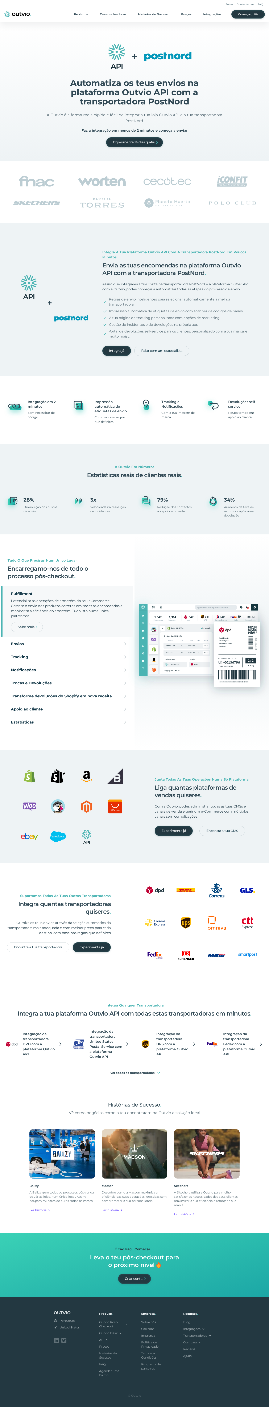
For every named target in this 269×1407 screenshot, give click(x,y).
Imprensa (148, 1336)
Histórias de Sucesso (153, 14)
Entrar (229, 4)
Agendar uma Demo (109, 1373)
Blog (186, 1322)
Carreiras (147, 1329)
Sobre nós (148, 1322)
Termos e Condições (149, 1355)
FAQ (260, 4)
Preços (186, 14)
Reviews (189, 1349)
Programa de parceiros (151, 1366)
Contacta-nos (245, 4)
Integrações (212, 14)
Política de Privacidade (149, 1344)
